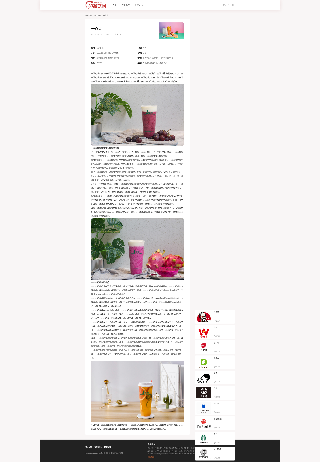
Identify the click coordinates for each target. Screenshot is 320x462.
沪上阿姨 (217, 449)
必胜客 (216, 343)
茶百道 (216, 403)
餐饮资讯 (139, 5)
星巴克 (216, 434)
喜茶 (215, 373)
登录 (225, 5)
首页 (115, 5)
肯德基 (216, 312)
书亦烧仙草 (218, 419)
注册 (232, 5)
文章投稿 (107, 447)
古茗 (215, 388)
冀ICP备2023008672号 (114, 453)
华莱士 (216, 327)
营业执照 (151, 457)
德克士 (216, 358)
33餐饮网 (88, 15)
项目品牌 (126, 5)
